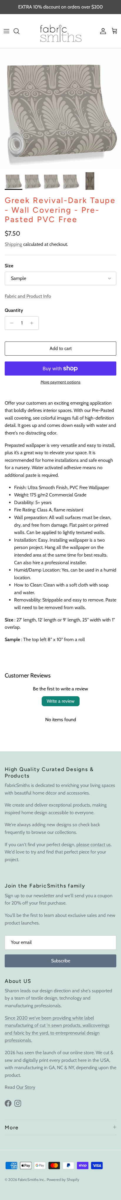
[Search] (19, 31)
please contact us (93, 844)
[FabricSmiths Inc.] (60, 31)
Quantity (14, 310)
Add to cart (61, 348)
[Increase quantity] (33, 323)
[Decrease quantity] (10, 323)
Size (9, 265)
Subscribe (60, 961)
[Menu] (6, 31)
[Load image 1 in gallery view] (60, 108)
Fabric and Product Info (28, 296)
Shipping (13, 244)
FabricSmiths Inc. (31, 1179)
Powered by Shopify (63, 1179)
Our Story (25, 1087)
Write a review (61, 701)
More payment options (60, 382)
